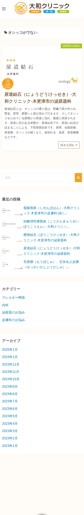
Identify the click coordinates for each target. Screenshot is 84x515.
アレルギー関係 (13, 297)
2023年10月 (11, 379)
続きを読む (68, 145)
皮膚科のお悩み (13, 320)
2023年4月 (10, 423)
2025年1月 (10, 349)
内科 (5, 305)
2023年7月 (10, 401)
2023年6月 (10, 408)
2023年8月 (10, 394)
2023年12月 (11, 364)
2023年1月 (10, 445)
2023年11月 (10, 371)
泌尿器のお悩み (71, 45)
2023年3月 (10, 431)
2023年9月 (10, 386)
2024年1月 (10, 357)
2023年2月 (10, 438)
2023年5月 (10, 416)
